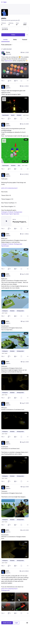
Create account (7, 622)
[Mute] (6, 76)
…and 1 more (24, 165)
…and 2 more (25, 115)
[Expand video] (23, 76)
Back (5, 2)
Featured (24, 39)
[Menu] (27, 34)
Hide (26, 64)
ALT (23, 111)
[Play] (3, 76)
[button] (15, 70)
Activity (5, 39)
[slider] (15, 74)
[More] (28, 81)
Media (15, 39)
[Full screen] (26, 76)
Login (16, 622)
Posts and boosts (6, 44)
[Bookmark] (21, 81)
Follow (13, 35)
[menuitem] (15, 70)
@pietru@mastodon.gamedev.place (9, 20)
